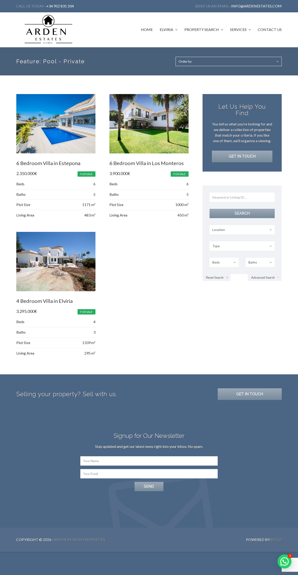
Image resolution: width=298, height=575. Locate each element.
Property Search (202, 29)
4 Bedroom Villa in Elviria (44, 301)
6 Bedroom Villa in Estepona (48, 163)
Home (147, 29)
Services (238, 29)
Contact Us (270, 29)
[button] (284, 561)
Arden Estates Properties (79, 539)
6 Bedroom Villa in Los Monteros (146, 163)
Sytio (276, 539)
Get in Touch (242, 156)
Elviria (167, 29)
